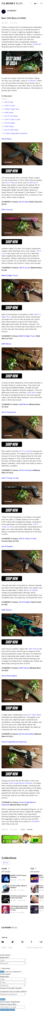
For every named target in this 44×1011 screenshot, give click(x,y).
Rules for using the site (34, 947)
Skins (30, 829)
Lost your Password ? (13, 972)
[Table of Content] (3, 98)
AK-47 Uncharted (11, 116)
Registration (4, 957)
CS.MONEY (37, 44)
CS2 (23, 829)
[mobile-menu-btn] (41, 3)
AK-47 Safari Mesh (12, 130)
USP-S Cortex (10, 106)
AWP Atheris (9, 126)
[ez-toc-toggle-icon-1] (4, 99)
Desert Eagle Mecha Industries (16, 133)
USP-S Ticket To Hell (12, 119)
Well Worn (33, 183)
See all (6, 862)
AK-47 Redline (10, 123)
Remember (6, 968)
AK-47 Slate (9, 102)
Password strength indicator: (11, 988)
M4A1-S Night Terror (12, 109)
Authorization (5, 974)
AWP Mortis (9, 113)
